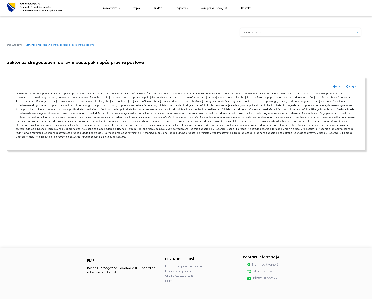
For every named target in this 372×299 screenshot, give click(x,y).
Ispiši (339, 86)
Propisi (136, 8)
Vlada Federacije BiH (180, 276)
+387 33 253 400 (263, 271)
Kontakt (246, 8)
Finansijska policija (178, 271)
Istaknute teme (14, 44)
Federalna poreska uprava (185, 266)
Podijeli (352, 86)
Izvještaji (181, 8)
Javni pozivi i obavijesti (214, 8)
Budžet (158, 8)
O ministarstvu (110, 8)
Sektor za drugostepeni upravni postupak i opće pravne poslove (59, 44)
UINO (168, 281)
